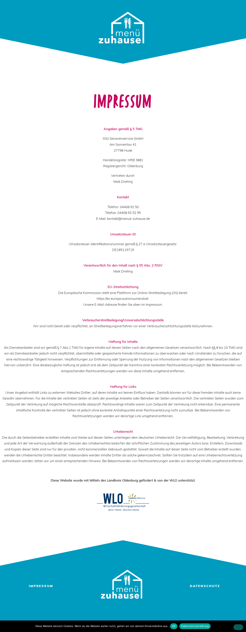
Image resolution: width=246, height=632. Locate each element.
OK (174, 626)
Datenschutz (205, 586)
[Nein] (238, 627)
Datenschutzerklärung (195, 626)
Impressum (41, 586)
